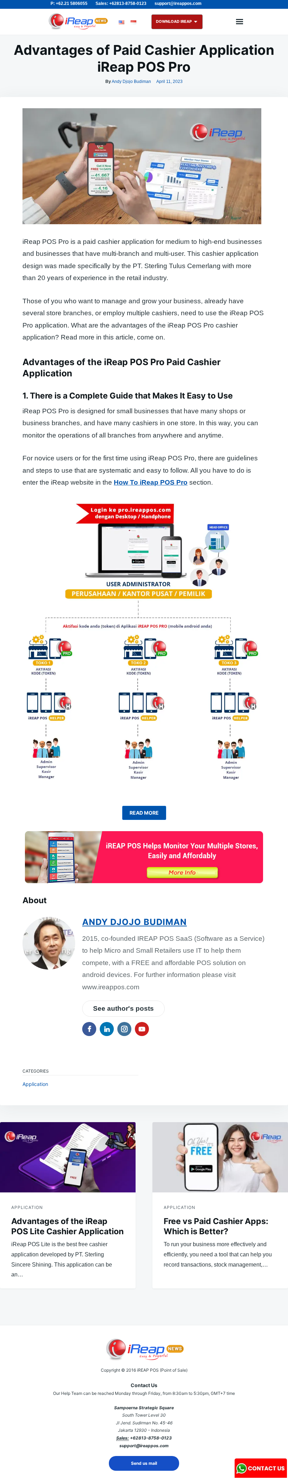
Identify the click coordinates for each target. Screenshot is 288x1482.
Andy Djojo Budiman (131, 81)
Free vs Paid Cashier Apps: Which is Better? (216, 1226)
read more (144, 813)
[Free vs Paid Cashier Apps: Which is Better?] (220, 1157)
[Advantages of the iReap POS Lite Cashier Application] (68, 1157)
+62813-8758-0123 (151, 1438)
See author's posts (123, 1008)
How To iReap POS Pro (151, 482)
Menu (239, 22)
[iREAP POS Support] (261, 1475)
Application (35, 1084)
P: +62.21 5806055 (69, 3)
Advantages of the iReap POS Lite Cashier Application (67, 1226)
